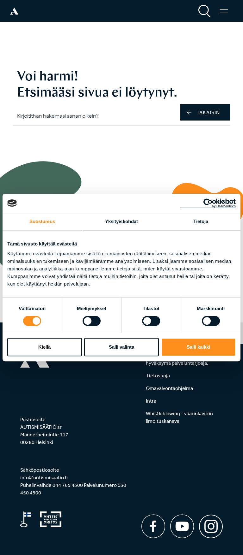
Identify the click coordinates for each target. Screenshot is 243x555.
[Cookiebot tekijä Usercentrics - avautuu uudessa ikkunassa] (208, 203)
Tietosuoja (158, 375)
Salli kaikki (198, 347)
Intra (151, 401)
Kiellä (44, 347)
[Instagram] (211, 524)
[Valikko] (224, 11)
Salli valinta (121, 347)
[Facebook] (153, 526)
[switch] (92, 321)
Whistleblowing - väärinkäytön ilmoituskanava (179, 417)
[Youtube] (182, 526)
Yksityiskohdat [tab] (121, 221)
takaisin (208, 112)
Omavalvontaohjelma (169, 388)
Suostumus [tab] (42, 221)
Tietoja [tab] (201, 221)
